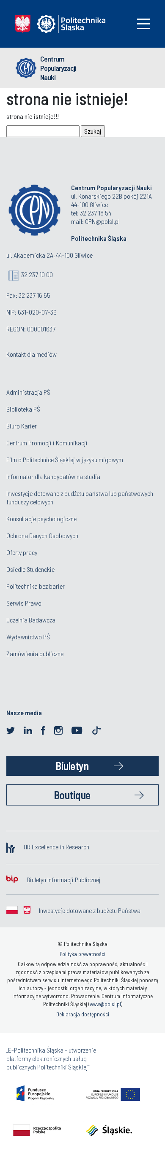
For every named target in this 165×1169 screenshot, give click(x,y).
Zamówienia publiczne (34, 653)
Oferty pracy (21, 552)
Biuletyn (71, 765)
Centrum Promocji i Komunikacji (47, 443)
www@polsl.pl (105, 1004)
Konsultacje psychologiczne (41, 518)
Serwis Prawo (23, 603)
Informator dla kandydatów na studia (53, 476)
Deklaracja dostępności (82, 1014)
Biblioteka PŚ (23, 409)
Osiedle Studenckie (30, 569)
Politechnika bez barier (35, 586)
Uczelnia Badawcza (30, 620)
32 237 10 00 (37, 274)
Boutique (72, 794)
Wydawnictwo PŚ (28, 637)
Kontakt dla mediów (31, 354)
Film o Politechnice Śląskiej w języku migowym (64, 459)
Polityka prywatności (82, 954)
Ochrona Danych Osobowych (42, 535)
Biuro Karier (21, 426)
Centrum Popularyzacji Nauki (58, 68)
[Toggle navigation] (143, 24)
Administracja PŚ (28, 392)
